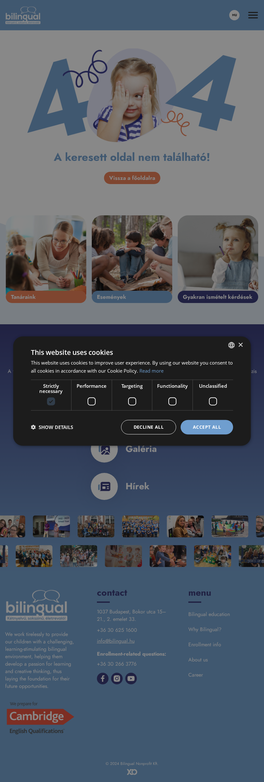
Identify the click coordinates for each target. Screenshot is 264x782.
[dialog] (132, 391)
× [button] (240, 344)
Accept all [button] (207, 427)
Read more (151, 370)
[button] (52, 427)
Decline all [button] (149, 427)
